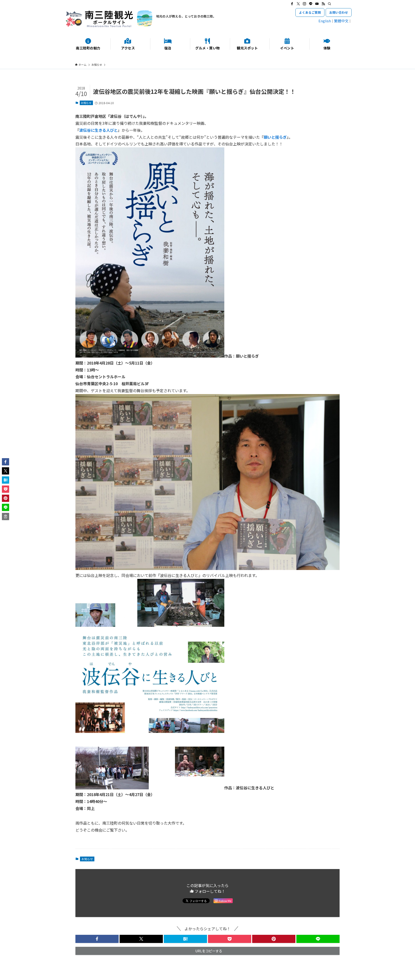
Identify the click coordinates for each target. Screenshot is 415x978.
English (324, 20)
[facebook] (292, 3)
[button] (97, 939)
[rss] (323, 3)
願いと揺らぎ (275, 137)
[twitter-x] (298, 3)
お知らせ (86, 103)
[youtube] (317, 3)
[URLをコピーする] (5, 516)
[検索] (329, 3)
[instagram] (304, 3)
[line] (311, 3)
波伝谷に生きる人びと (98, 130)
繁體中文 (341, 20)
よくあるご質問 (310, 12)
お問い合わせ (338, 12)
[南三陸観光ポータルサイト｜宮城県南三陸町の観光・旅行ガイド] (109, 18)
